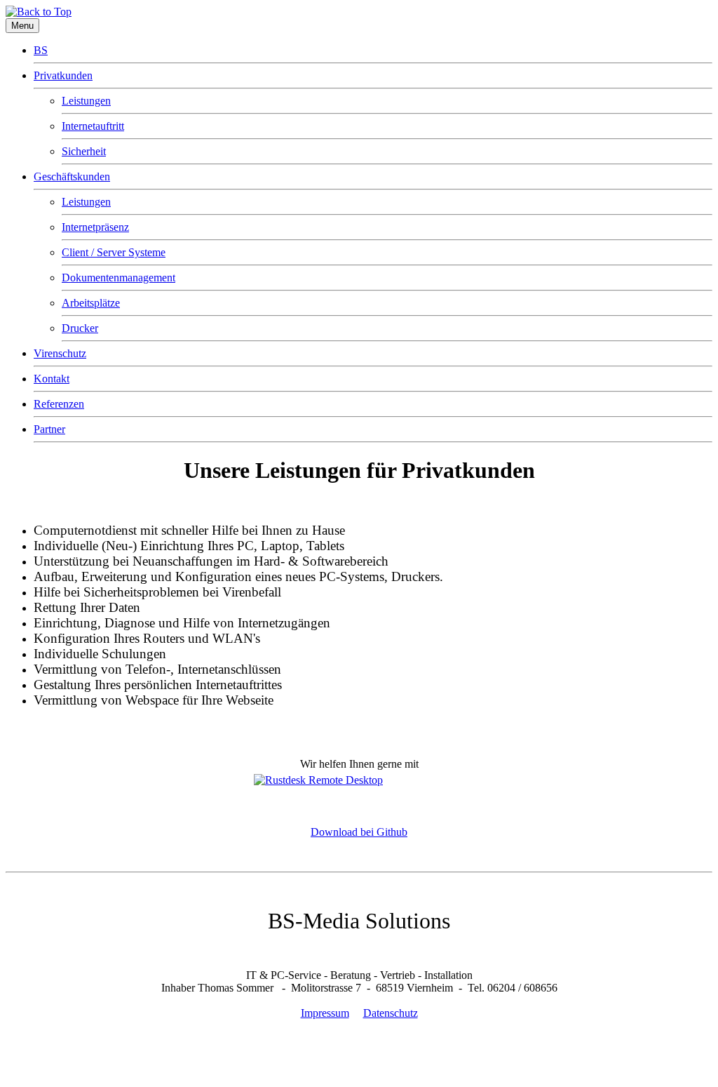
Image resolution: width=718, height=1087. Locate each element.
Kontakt (51, 379)
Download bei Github (359, 832)
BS (41, 50)
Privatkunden (63, 75)
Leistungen (86, 101)
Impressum (325, 1013)
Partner (49, 429)
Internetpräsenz (95, 227)
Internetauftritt (93, 126)
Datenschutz (390, 1013)
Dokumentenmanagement (118, 278)
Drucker (80, 328)
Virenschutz (60, 353)
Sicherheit (84, 151)
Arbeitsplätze (91, 303)
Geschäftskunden (72, 176)
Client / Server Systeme (113, 252)
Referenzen (59, 404)
